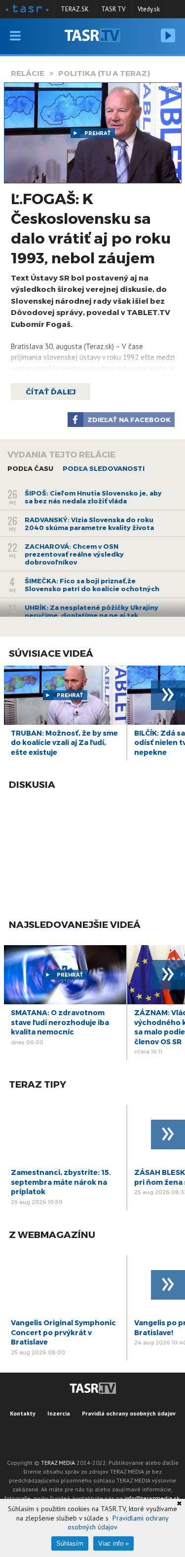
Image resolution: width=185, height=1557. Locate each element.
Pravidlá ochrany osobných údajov (129, 1413)
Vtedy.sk (149, 9)
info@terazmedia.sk (152, 1498)
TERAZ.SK (75, 9)
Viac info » (113, 1543)
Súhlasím (69, 1543)
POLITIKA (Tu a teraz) (104, 73)
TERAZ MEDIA (58, 1462)
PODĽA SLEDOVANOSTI (104, 468)
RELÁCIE (27, 73)
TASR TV (113, 9)
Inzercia (58, 1413)
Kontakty (23, 1413)
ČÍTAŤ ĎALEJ (50, 391)
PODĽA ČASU (30, 468)
